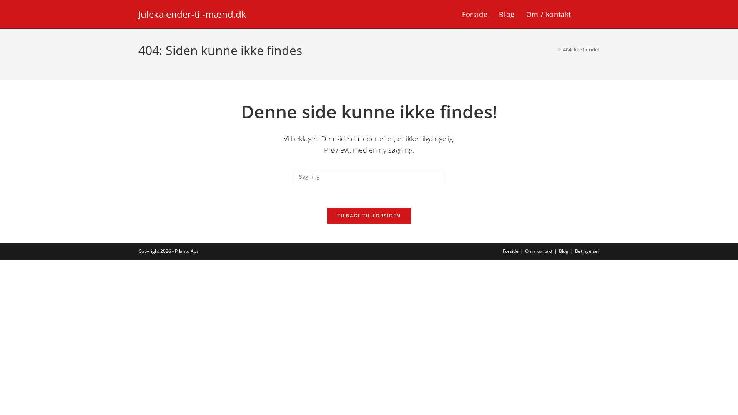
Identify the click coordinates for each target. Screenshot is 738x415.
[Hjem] (554, 49)
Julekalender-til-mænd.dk (192, 14)
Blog (563, 251)
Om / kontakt (538, 251)
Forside (511, 251)
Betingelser (587, 251)
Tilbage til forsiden (369, 215)
